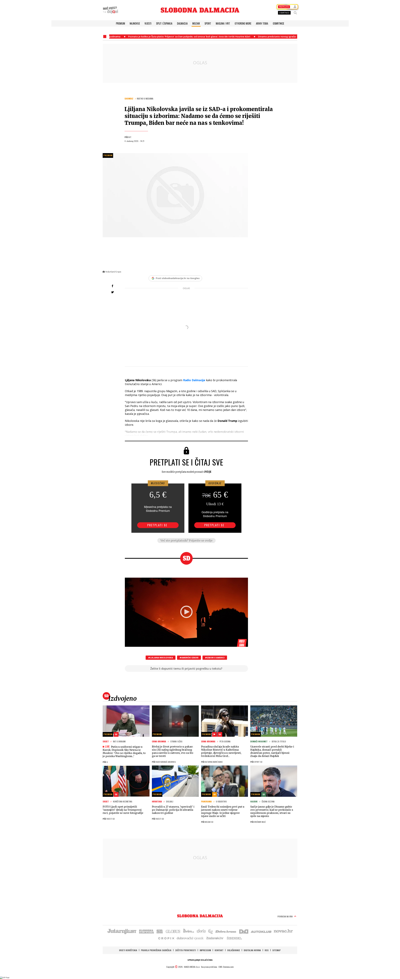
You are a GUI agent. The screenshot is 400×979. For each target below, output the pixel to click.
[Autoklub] (261, 931)
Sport (208, 23)
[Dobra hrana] (226, 931)
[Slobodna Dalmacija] (200, 10)
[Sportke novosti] (159, 931)
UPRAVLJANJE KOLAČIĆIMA (200, 960)
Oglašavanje (233, 950)
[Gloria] (201, 931)
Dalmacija (182, 23)
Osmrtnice (278, 23)
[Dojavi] (110, 10)
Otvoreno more (243, 23)
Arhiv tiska (262, 23)
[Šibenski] (234, 938)
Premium (120, 23)
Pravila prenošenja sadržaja (156, 950)
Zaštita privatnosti (185, 950)
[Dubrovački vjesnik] (190, 938)
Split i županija (164, 23)
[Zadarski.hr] (215, 938)
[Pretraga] (295, 13)
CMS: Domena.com (226, 966)
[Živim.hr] (188, 931)
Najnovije (135, 23)
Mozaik (196, 23)
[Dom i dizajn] (244, 931)
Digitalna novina (252, 950)
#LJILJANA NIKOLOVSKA (160, 657)
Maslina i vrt (223, 23)
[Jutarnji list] (121, 931)
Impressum (205, 950)
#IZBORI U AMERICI (215, 657)
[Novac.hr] (283, 931)
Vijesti (148, 23)
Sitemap (276, 950)
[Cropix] (166, 938)
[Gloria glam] (210, 931)
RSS (267, 950)
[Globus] (173, 931)
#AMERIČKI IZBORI (189, 657)
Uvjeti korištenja (128, 950)
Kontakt (219, 950)
